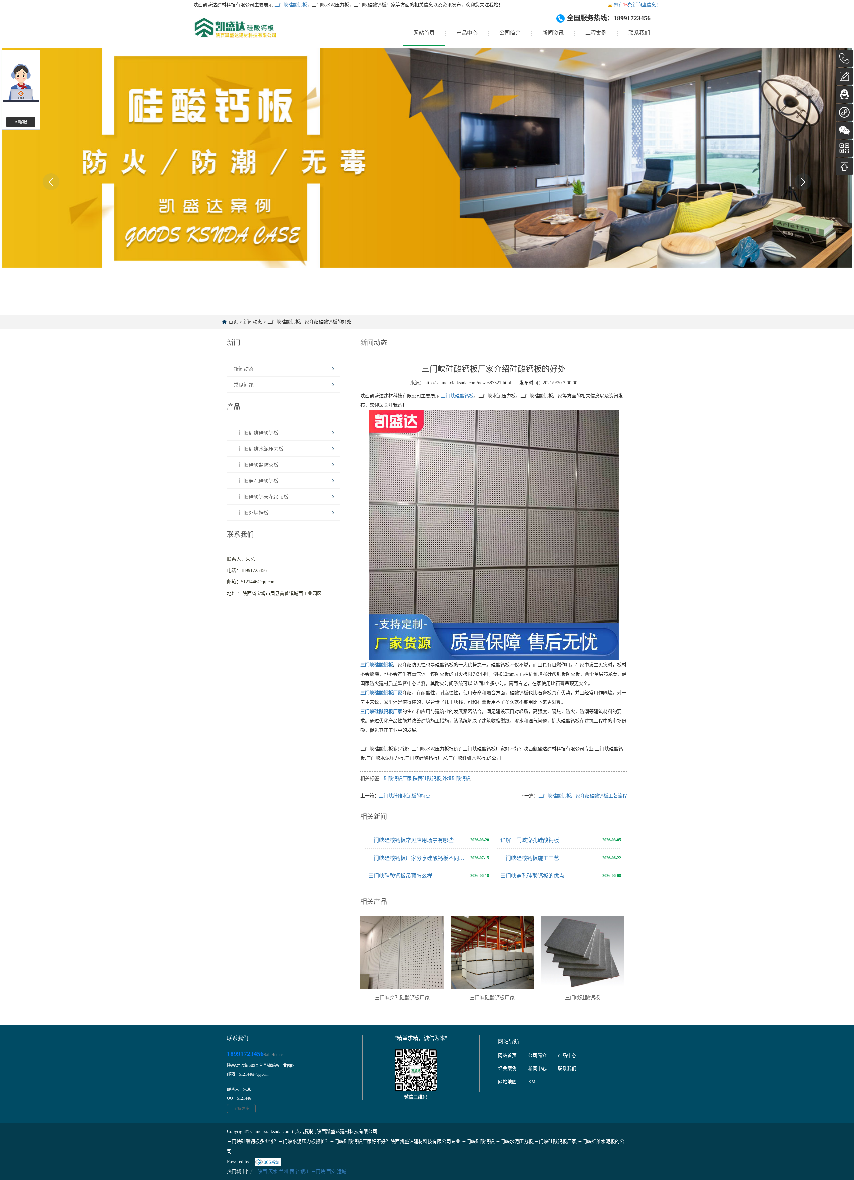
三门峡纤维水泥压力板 (259, 449)
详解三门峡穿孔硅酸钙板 (529, 840)
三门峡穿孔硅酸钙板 (256, 481)
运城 (341, 1171)
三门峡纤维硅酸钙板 (256, 433)
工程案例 (596, 33)
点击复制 (304, 1131)
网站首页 (424, 33)
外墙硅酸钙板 (456, 778)
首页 (233, 321)
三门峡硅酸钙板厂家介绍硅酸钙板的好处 (309, 321)
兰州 (283, 1171)
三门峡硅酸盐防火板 (256, 465)
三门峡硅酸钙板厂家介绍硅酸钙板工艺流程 (582, 795)
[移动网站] (844, 148)
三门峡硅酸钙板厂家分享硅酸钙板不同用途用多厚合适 (417, 858)
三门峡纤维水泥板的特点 (404, 795)
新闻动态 (252, 321)
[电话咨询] (844, 58)
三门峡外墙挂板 (251, 513)
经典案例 (507, 1068)
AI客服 (21, 122)
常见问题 (244, 385)
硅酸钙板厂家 (398, 778)
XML (533, 1081)
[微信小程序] (844, 112)
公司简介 (510, 33)
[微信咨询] (844, 130)
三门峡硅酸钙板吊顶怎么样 (400, 876)
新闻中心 (537, 1068)
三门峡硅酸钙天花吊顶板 (261, 497)
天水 (273, 1171)
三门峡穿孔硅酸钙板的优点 (532, 876)
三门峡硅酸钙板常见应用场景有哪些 (411, 840)
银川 (305, 1171)
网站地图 (507, 1081)
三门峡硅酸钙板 (290, 4)
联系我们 (639, 33)
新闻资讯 (553, 33)
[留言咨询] (844, 76)
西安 (331, 1171)
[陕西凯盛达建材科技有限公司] (234, 33)
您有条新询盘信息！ (637, 4)
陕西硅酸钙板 (427, 778)
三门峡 (318, 1171)
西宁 (294, 1171)
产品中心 (467, 33)
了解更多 (241, 1108)
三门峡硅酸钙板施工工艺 (529, 858)
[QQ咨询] (844, 94)
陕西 (262, 1171)
